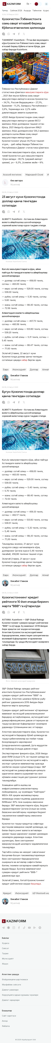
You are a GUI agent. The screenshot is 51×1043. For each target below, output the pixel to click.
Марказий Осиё (34, 174)
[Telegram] (13, 34)
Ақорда (27, 10)
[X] (24, 34)
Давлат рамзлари (10, 989)
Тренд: (5, 10)
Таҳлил (5, 953)
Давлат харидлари (10, 1000)
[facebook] (19, 927)
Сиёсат (5, 948)
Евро (5, 369)
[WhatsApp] (8, 34)
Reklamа (6, 1026)
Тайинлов (37, 10)
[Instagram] (3, 34)
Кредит (7, 893)
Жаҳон (5, 963)
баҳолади (35, 883)
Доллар (34, 369)
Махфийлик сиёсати (11, 984)
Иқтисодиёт (19, 369)
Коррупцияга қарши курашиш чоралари (20, 995)
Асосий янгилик (12, 174)
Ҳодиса (46, 10)
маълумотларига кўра (36, 92)
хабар (24, 360)
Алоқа (5, 1021)
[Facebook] (18, 34)
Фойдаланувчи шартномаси (15, 979)
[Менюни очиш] (46, 4)
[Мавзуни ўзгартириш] (38, 4)
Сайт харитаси (9, 1015)
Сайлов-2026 (16, 10)
